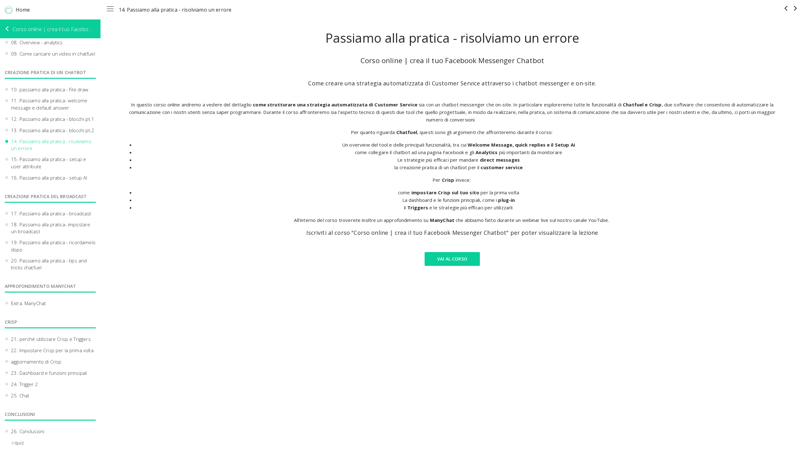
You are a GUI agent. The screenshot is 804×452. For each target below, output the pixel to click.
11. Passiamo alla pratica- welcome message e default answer (49, 104)
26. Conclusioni (27, 431)
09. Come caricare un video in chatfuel (53, 54)
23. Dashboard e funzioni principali (49, 373)
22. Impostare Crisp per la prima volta (52, 350)
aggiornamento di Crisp (36, 361)
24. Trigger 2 (24, 384)
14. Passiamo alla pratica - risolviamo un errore (51, 145)
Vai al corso (452, 259)
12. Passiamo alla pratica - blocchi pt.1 (52, 119)
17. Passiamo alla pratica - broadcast (51, 213)
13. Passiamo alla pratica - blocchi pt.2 (52, 130)
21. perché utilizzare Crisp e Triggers (51, 339)
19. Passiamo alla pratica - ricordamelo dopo (53, 246)
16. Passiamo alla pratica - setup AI (49, 178)
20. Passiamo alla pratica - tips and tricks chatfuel (49, 264)
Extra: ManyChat (28, 303)
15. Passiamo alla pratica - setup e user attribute (48, 163)
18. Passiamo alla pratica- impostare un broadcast (50, 228)
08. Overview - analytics (37, 42)
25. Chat (20, 395)
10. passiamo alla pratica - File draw (50, 89)
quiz (19, 442)
